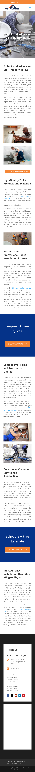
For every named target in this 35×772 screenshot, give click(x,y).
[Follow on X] (12, 695)
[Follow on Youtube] (16, 695)
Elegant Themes (17, 768)
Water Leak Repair (12, 763)
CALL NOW (17, 344)
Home (10, 761)
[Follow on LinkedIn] (19, 695)
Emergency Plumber (19, 761)
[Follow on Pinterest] (23, 695)
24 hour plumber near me (22, 288)
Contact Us (23, 763)
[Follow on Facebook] (8, 695)
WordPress (17, 770)
